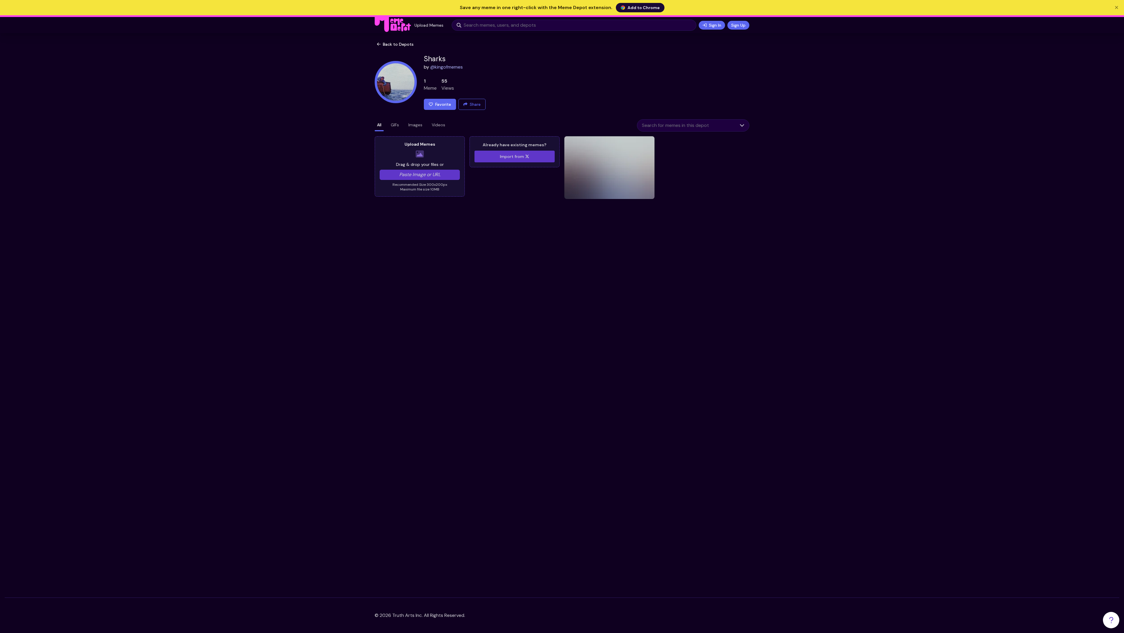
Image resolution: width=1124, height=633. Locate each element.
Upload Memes (428, 25)
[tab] (379, 125)
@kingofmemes (446, 67)
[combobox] (686, 125)
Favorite (443, 104)
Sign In (715, 25)
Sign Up (738, 25)
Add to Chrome (644, 7)
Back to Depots (398, 44)
